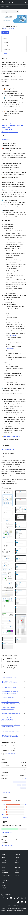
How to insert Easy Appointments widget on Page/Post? (10, 725)
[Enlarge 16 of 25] (24, 549)
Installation (6, 46)
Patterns (17, 862)
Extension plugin (5, 441)
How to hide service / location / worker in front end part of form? (10, 702)
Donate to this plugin (7, 845)
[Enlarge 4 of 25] (11, 574)
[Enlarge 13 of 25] (24, 524)
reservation (23, 788)
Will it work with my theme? (9, 687)
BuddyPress (5, 888)
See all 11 (24, 778)
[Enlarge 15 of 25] (24, 542)
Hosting (3, 860)
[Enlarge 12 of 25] (24, 516)
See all (25, 817)
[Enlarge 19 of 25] (24, 573)
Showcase (18, 854)
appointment (16, 782)
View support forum (6, 832)
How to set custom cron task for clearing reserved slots (9, 692)
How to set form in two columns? (10, 731)
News (3, 857)
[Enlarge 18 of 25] (24, 565)
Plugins (17, 860)
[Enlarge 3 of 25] (11, 562)
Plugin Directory (5, 6)
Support (5, 53)
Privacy (3, 862)
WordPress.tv (5, 875)
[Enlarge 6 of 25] (11, 627)
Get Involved (18, 867)
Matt (3, 883)
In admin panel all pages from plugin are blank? (8, 708)
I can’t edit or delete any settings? (10, 713)
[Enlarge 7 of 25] (11, 639)
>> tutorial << (14, 335)
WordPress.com (6, 880)
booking (19, 785)
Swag (17, 875)
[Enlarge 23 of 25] (24, 608)
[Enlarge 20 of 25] (24, 583)
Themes (17, 857)
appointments (23, 782)
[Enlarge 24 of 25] (24, 616)
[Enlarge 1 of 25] (11, 492)
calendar (24, 785)
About (3, 854)
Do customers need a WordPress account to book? (9, 682)
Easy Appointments (8, 28)
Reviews (5, 42)
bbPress (4, 885)
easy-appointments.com (8, 449)
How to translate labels (7, 697)
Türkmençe (8, 894)
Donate (17, 872)
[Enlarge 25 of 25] (24, 638)
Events (17, 870)
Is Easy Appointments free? (9, 677)
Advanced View (5, 792)
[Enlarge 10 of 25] (24, 500)
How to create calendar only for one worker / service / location (10, 736)
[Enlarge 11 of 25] (24, 508)
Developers (4, 872)
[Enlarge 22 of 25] (24, 599)
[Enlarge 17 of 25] (24, 557)
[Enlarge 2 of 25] (11, 525)
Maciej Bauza (9, 348)
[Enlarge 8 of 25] (11, 644)
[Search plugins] (17, 11)
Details (5, 38)
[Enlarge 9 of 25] (24, 492)
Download (5, 32)
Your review (4, 817)
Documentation (5, 139)
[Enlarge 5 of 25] (11, 587)
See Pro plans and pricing (11, 436)
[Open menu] (25, 2)
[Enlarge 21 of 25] (24, 591)
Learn (3, 867)
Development (6, 49)
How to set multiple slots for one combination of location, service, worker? (8, 719)
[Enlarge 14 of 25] (24, 531)
